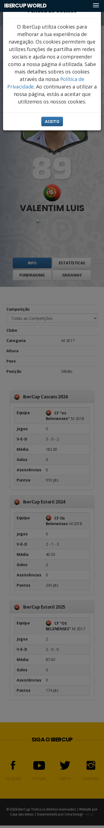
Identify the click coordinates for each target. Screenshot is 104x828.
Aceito (52, 121)
